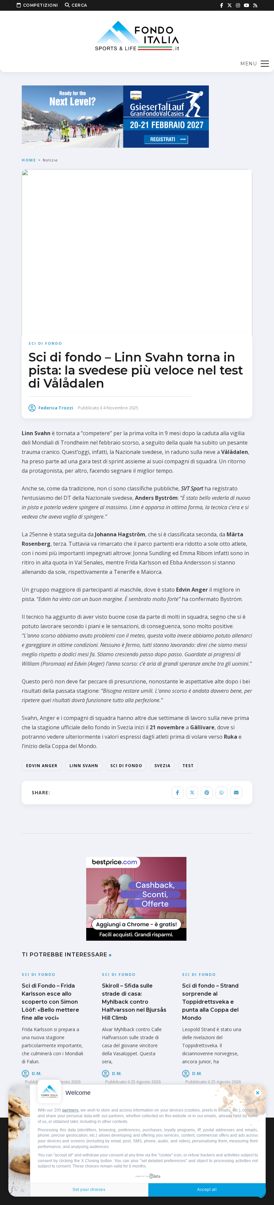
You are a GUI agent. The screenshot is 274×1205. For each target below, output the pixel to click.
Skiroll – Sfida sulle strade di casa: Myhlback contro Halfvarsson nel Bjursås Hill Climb (134, 1002)
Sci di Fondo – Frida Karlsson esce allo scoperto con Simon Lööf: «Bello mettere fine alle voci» (50, 1002)
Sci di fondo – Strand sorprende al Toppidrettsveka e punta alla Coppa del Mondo (210, 1002)
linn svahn (84, 765)
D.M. (37, 1073)
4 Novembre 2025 (120, 408)
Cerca (79, 5)
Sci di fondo (45, 343)
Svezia (162, 765)
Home (29, 159)
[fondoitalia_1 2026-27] (115, 116)
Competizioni (40, 5)
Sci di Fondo (126, 765)
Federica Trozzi (55, 408)
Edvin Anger (41, 765)
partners (70, 1110)
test (188, 765)
